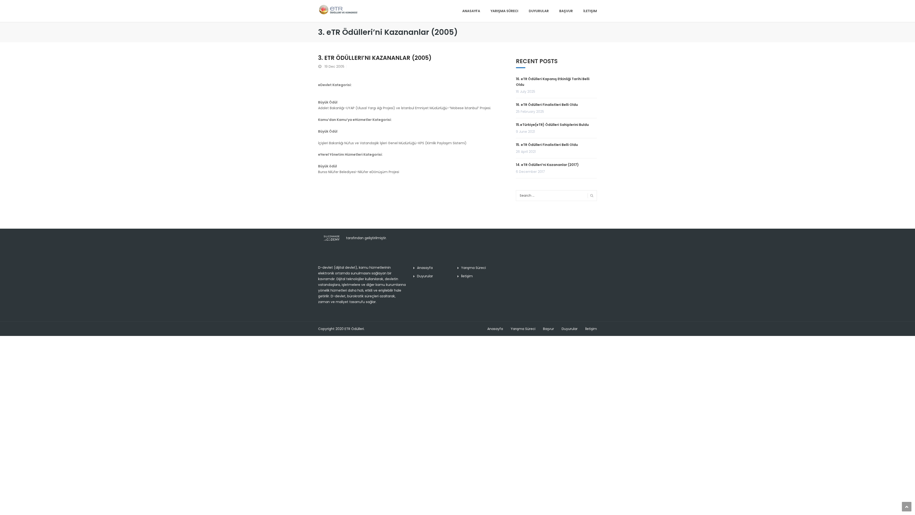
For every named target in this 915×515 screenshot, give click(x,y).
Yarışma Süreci (504, 11)
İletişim (590, 11)
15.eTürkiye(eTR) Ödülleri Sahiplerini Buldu (552, 124)
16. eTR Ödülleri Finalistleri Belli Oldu (547, 104)
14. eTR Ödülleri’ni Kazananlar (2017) (547, 164)
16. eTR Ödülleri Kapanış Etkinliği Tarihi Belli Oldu (553, 82)
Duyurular (539, 11)
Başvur (566, 11)
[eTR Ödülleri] (338, 9)
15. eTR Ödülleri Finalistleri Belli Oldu (547, 144)
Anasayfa (471, 11)
